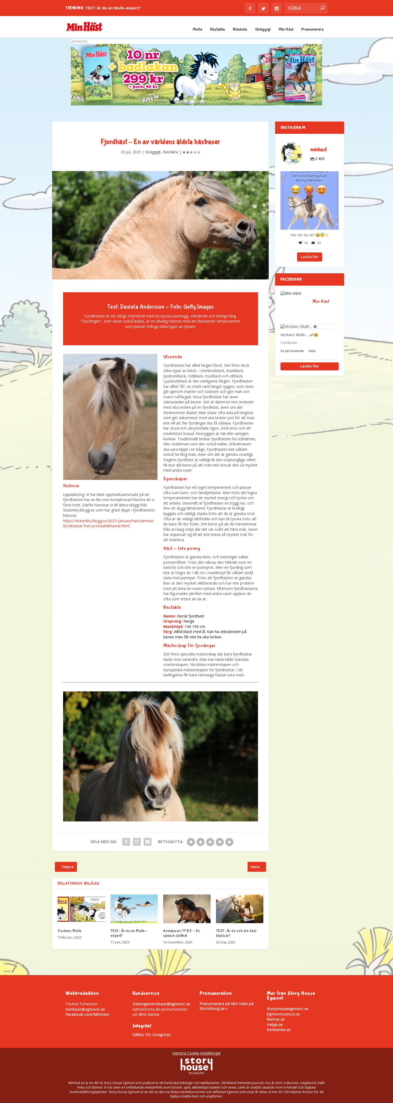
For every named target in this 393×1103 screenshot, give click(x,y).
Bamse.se (275, 1019)
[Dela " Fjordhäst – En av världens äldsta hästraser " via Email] (147, 841)
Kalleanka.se (278, 1029)
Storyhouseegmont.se (287, 1008)
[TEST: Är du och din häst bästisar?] (240, 908)
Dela (312, 351)
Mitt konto (149, 1014)
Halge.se (275, 1024)
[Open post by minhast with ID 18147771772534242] (309, 200)
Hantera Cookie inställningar (196, 1053)
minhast (309, 176)
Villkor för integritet (152, 1034)
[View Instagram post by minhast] (334, 225)
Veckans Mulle (69, 931)
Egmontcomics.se (283, 1014)
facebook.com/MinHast (87, 1014)
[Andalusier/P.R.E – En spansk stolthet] (187, 908)
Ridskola (240, 29)
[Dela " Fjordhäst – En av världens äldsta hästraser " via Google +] (137, 841)
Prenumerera (312, 29)
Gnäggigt (263, 29)
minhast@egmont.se (85, 1009)
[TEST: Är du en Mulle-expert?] (134, 908)
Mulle (197, 29)
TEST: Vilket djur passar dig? (112, 7)
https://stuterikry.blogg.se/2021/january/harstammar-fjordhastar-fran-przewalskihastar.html (109, 523)
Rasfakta (217, 29)
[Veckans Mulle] (81, 908)
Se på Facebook (292, 351)
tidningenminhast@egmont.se (161, 1003)
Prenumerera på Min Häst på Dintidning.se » (227, 1006)
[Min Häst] (293, 293)
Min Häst (286, 29)
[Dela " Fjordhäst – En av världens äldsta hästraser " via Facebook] (126, 841)
